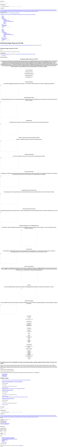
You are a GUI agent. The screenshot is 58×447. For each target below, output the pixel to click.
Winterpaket (32, 11)
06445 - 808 (4, 421)
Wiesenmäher (26, 11)
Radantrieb (44, 10)
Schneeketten (5, 11)
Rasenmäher (48, 10)
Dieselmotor (36, 9)
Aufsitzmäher (29, 9)
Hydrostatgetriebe (5, 10)
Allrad (12, 9)
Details (7, 387)
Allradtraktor (15, 9)
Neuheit (42, 10)
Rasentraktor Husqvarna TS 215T (8, 398)
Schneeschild (9, 11)
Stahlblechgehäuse (17, 11)
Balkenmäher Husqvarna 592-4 (7, 390)
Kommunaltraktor (20, 10)
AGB (3, 441)
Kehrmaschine (12, 10)
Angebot (23, 9)
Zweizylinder (36, 11)
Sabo (2, 11)
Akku (1, 9)
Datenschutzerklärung (5, 439)
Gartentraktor (50, 9)
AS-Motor (25, 9)
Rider (1, 11)
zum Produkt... (4, 387)
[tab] (30, 55)
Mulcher (40, 10)
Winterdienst (29, 11)
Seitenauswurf (13, 11)
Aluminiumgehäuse (19, 9)
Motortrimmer (36, 10)
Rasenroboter (51, 10)
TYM (23, 11)
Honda (55, 9)
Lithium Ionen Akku (25, 10)
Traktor (21, 11)
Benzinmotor (33, 9)
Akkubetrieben (9, 9)
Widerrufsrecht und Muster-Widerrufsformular (8, 438)
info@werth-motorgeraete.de (6, 423)
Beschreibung (4, 55)
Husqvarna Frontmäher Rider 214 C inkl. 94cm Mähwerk (12, 381)
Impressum (3, 440)
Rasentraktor (55, 10)
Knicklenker (16, 10)
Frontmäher (46, 9)
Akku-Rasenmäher (4, 9)
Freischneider (43, 9)
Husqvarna (1, 10)
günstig (53, 9)
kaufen (9, 10)
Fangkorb (39, 9)
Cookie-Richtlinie (4, 442)
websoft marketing (20, 445)
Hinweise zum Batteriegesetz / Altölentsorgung (8, 437)
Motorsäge (33, 10)
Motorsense (30, 10)
